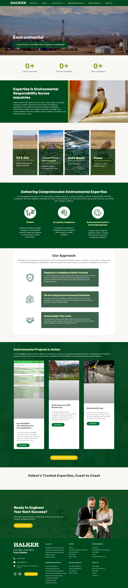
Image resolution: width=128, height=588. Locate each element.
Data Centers (73, 556)
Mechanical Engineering (53, 568)
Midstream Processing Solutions (55, 550)
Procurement (72, 570)
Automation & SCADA (52, 578)
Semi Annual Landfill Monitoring (61, 406)
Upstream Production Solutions (55, 547)
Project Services (94, 3)
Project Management (75, 568)
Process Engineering (52, 566)
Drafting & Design (51, 580)
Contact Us (95, 575)
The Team (95, 570)
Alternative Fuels (50, 557)
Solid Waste (95, 552)
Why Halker (95, 566)
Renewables (72, 554)
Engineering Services (75, 3)
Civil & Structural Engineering (54, 575)
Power (44, 3)
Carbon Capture (50, 554)
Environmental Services (99, 556)
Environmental (57, 3)
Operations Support (51, 582)
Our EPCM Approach (75, 566)
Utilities (71, 547)
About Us (108, 3)
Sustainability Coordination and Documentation (25, 425)
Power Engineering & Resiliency (55, 571)
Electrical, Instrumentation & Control (56, 573)
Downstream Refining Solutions (55, 552)
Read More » (23, 445)
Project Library (73, 573)
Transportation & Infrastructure (101, 550)
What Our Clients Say (98, 568)
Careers (94, 573)
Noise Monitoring (95, 408)
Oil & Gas (33, 3)
